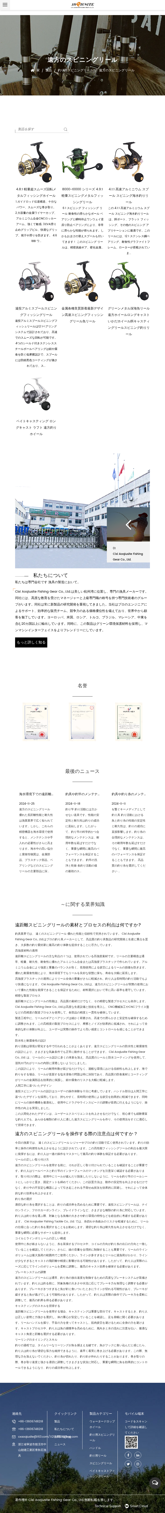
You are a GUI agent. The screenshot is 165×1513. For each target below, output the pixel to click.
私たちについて (64, 1429)
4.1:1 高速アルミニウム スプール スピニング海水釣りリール (129, 196)
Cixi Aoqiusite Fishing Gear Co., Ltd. (56, 1500)
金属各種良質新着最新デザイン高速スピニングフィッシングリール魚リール (82, 315)
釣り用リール (98, 1455)
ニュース (60, 1444)
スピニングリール (101, 1463)
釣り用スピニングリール (75, 70)
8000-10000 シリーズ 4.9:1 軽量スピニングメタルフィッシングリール (82, 196)
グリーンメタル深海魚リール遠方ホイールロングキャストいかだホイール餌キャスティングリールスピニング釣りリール (129, 321)
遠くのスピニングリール (51, 933)
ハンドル (95, 1448)
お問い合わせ (62, 1436)
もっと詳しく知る (31, 642)
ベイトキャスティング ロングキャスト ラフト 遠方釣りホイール (36, 428)
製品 (48, 70)
